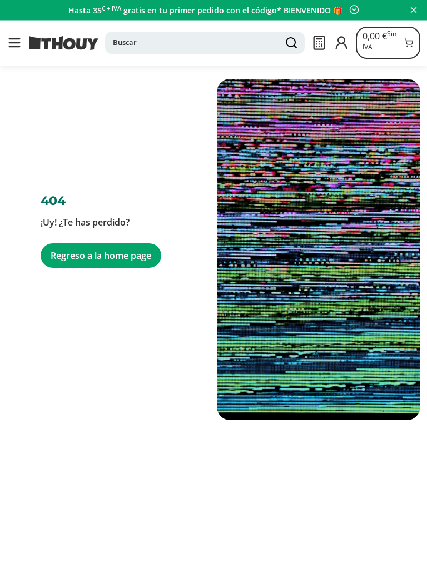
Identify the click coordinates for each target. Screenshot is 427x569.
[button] (14, 43)
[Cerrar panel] (414, 10)
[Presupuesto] (319, 43)
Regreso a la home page (101, 255)
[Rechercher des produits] (291, 42)
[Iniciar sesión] (341, 43)
